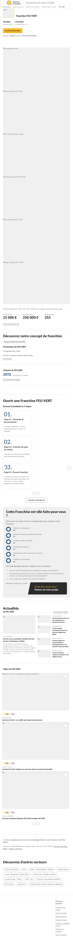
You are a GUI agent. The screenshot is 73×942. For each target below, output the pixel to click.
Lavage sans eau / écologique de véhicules (44, 874)
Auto (24, 869)
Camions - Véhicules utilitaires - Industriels (41, 869)
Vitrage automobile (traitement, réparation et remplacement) (46, 884)
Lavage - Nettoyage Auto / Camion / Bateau (17, 874)
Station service (21, 884)
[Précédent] (4, 468)
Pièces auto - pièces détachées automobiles (48, 879)
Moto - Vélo (29, 879)
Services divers (9, 884)
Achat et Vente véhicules (11, 869)
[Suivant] (69, 468)
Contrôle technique (63, 869)
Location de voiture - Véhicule (13, 879)
